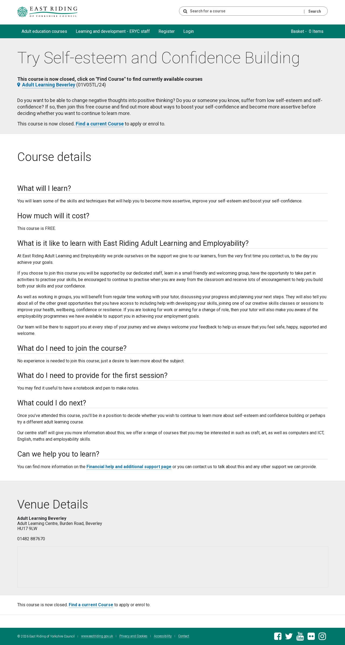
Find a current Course (100, 124)
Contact (183, 636)
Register (166, 31)
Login (188, 31)
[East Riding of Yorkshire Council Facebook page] (277, 637)
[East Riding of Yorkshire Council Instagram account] (322, 637)
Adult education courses (44, 31)
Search (314, 11)
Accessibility (163, 636)
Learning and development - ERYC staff (113, 31)
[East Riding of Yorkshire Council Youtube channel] (300, 637)
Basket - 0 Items (307, 31)
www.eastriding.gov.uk (97, 636)
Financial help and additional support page (129, 466)
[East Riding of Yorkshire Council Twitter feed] (288, 637)
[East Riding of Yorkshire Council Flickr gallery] (311, 637)
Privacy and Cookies (133, 636)
